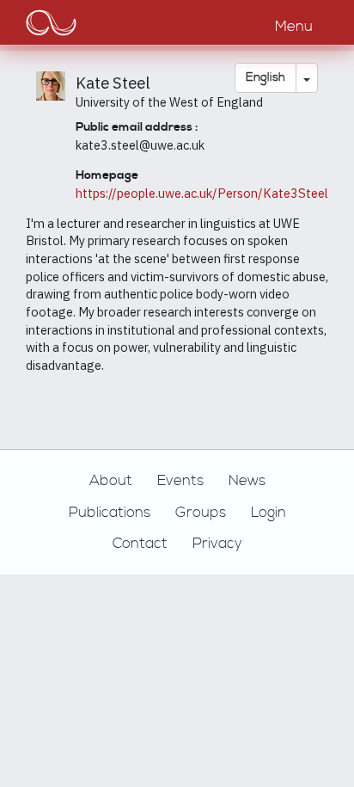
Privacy (217, 543)
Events (180, 480)
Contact (140, 543)
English (265, 77)
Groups (200, 512)
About (110, 480)
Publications (109, 512)
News (247, 480)
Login (268, 512)
